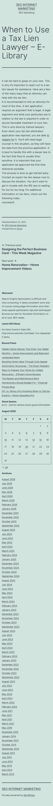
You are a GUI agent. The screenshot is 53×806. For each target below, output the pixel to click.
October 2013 (9, 744)
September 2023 (10, 627)
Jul (6, 467)
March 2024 (8, 601)
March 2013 (8, 774)
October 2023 (9, 622)
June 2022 (7, 690)
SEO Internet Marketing (15, 225)
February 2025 (9, 555)
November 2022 (10, 669)
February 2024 (9, 605)
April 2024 (7, 597)
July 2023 (7, 635)
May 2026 (7, 492)
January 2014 (9, 736)
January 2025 (9, 559)
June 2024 (7, 589)
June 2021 (7, 711)
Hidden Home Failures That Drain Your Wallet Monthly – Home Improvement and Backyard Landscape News (25, 353)
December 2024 (10, 563)
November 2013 (10, 740)
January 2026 (9, 508)
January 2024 (9, 610)
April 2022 (7, 698)
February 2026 (9, 504)
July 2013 (7, 757)
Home (19, 228)
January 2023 (9, 660)
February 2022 (9, 706)
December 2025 (10, 513)
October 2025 (9, 521)
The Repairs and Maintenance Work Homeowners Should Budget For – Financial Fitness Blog (24, 382)
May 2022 (7, 694)
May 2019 (7, 728)
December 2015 (10, 732)
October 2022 (9, 673)
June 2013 (7, 761)
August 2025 (8, 530)
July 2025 (7, 534)
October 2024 (9, 572)
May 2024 (7, 593)
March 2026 (8, 500)
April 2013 (7, 770)
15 (40, 440)
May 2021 (7, 715)
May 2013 (7, 765)
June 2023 (7, 639)
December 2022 (10, 664)
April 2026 (7, 496)
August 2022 (8, 681)
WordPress (29, 795)
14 (33, 440)
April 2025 (7, 546)
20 (26, 447)
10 (5, 440)
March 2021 (8, 723)
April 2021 (7, 719)
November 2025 (10, 517)
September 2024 (10, 576)
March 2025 (8, 551)
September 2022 (10, 677)
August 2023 (8, 631)
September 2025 (10, 525)
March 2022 (8, 702)
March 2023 (8, 652)
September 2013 (10, 749)
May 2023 (7, 643)
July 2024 (7, 584)
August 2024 (8, 580)
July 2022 (7, 685)
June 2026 (7, 487)
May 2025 (7, 542)
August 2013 (8, 753)
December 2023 (10, 614)
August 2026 (8, 479)
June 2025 (7, 538)
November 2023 (10, 618)
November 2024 (10, 567)
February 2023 (9, 656)
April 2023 (7, 648)
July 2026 (7, 483)
